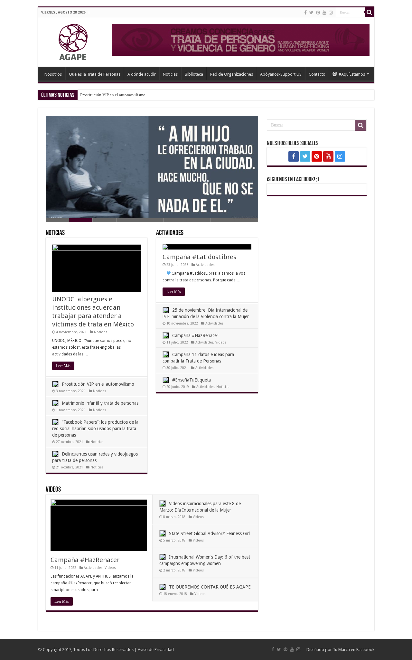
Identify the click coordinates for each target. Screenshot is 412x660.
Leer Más (63, 365)
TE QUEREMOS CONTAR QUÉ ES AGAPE (210, 586)
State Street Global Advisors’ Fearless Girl (209, 533)
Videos (220, 342)
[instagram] (330, 12)
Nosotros (53, 74)
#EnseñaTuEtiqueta (191, 379)
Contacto (317, 74)
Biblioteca (194, 74)
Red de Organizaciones (231, 74)
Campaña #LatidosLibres (199, 257)
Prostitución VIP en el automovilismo (112, 94)
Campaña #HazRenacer (195, 335)
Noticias (170, 74)
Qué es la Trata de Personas (94, 74)
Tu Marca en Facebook (353, 649)
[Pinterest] (318, 12)
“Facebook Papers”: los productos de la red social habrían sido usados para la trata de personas (95, 429)
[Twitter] (311, 12)
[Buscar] (369, 12)
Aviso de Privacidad (156, 649)
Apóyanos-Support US (281, 74)
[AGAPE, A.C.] (65, 41)
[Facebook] (305, 12)
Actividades (169, 233)
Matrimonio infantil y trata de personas (100, 403)
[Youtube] (324, 12)
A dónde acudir (141, 74)
